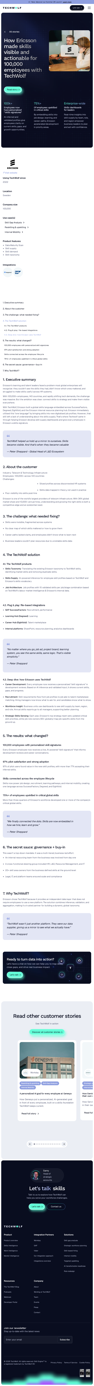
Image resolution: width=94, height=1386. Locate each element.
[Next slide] (63, 1144)
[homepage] (12, 8)
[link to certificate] (82, 1373)
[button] (88, 8)
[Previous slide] (30, 1144)
